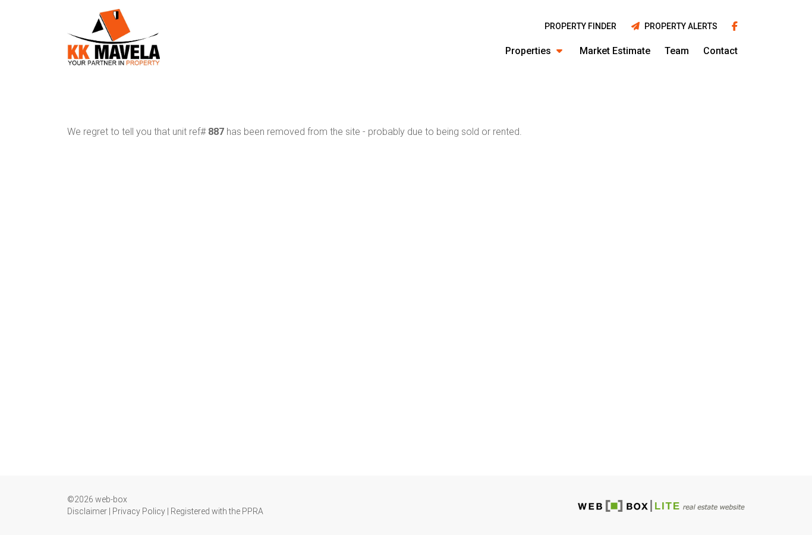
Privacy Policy (138, 511)
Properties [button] (529, 50)
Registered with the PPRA (217, 511)
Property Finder (580, 26)
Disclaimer (87, 511)
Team (677, 50)
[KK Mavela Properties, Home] (113, 38)
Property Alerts (679, 26)
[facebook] (735, 27)
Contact (720, 50)
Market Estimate (615, 50)
